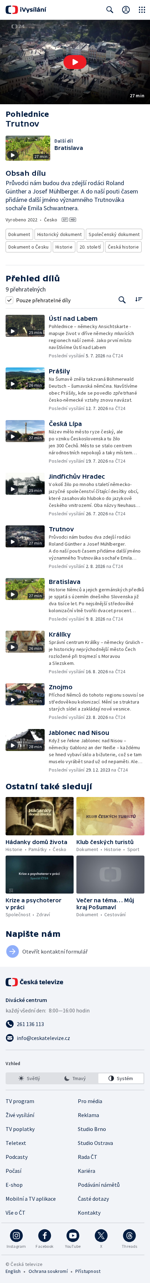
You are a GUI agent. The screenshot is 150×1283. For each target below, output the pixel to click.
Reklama (88, 1114)
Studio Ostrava (95, 1142)
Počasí (13, 1170)
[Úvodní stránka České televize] (35, 982)
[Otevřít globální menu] (142, 10)
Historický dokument (59, 234)
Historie (64, 247)
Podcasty (17, 1156)
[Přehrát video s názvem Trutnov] (75, 62)
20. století (90, 247)
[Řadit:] (138, 299)
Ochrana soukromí (48, 1271)
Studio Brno (92, 1128)
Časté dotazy (93, 1198)
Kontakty (89, 1212)
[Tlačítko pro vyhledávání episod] (122, 300)
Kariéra (86, 1170)
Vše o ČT (15, 1212)
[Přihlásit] (126, 10)
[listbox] (75, 1078)
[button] (75, 62)
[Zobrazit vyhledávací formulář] (110, 10)
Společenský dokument (114, 234)
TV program (20, 1101)
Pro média (90, 1101)
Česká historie (123, 247)
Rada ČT (87, 1156)
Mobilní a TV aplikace (31, 1198)
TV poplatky (20, 1128)
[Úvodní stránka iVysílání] (26, 10)
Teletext (16, 1142)
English (13, 1271)
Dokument (19, 234)
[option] (29, 1078)
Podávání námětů (99, 1184)
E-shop (14, 1184)
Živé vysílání (20, 1114)
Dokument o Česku (28, 247)
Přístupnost (87, 1271)
